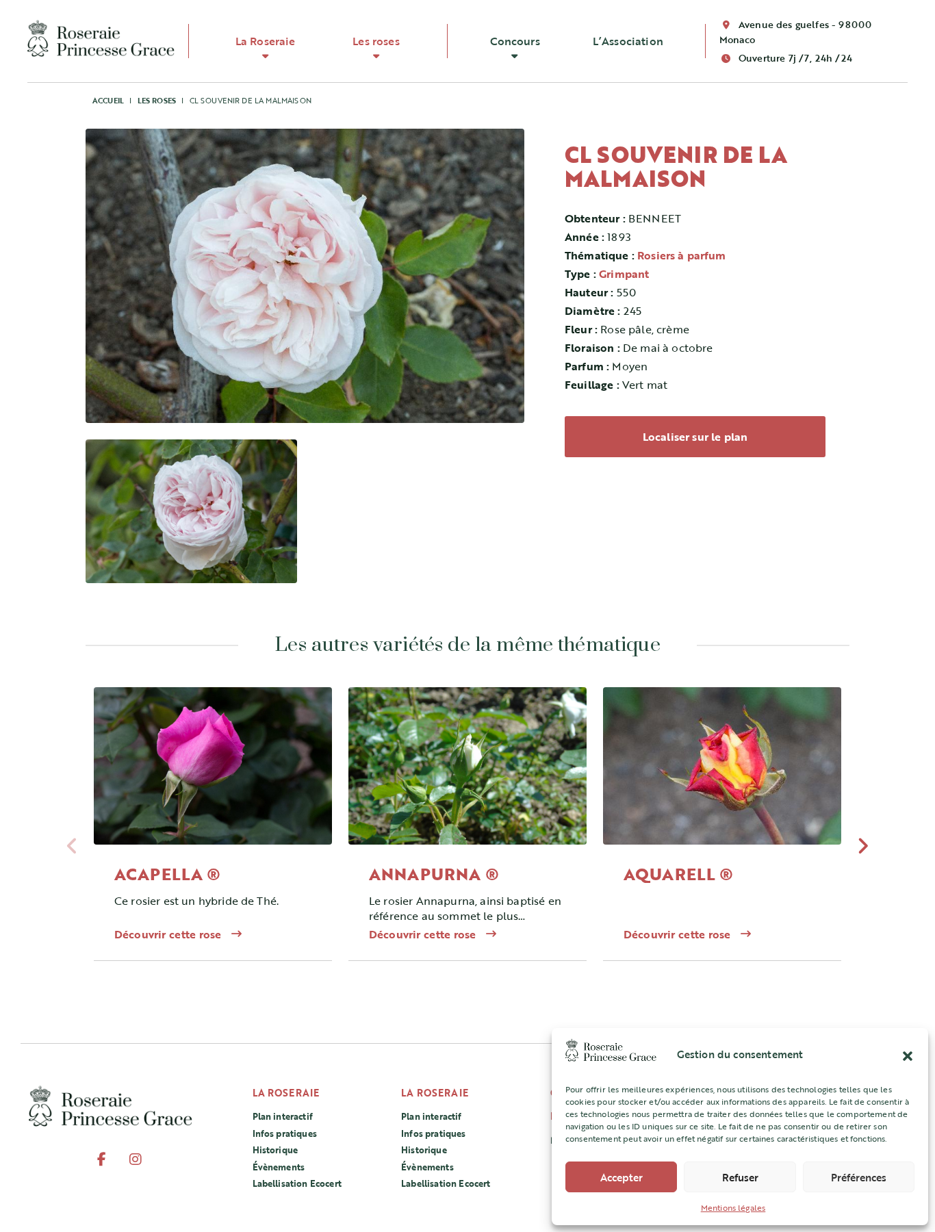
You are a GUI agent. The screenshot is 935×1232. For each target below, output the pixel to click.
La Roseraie (265, 41)
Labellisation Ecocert (297, 1183)
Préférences (858, 1177)
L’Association (628, 41)
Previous (72, 850)
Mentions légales (733, 1207)
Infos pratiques (285, 1133)
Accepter (621, 1177)
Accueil (108, 100)
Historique (275, 1150)
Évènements (279, 1167)
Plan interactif (283, 1116)
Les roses (376, 41)
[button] (907, 1054)
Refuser (740, 1177)
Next (862, 850)
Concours (515, 41)
